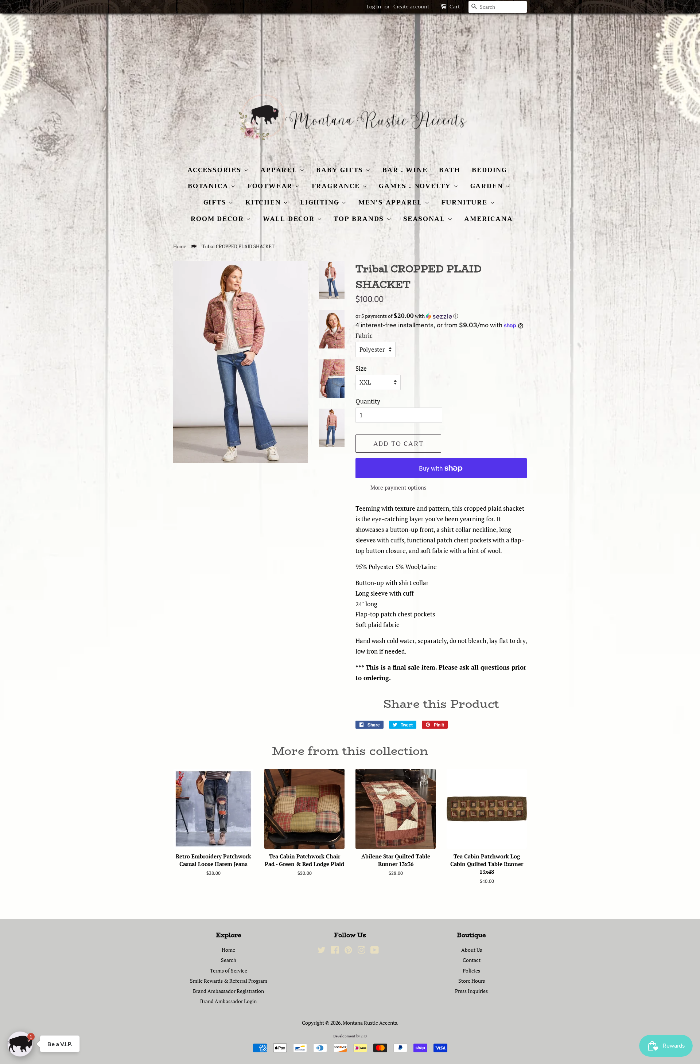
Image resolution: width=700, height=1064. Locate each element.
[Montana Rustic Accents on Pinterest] (348, 951)
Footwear (271, 186)
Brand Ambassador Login (228, 1001)
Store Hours (471, 980)
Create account (411, 6)
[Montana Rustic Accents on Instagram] (361, 951)
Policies (471, 970)
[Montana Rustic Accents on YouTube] (374, 951)
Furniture (466, 202)
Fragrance (337, 186)
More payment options (398, 487)
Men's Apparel (391, 202)
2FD (364, 1036)
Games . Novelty (416, 186)
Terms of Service (228, 970)
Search (228, 959)
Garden (488, 186)
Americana (488, 219)
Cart (455, 7)
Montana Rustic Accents (370, 1022)
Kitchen (264, 202)
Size (361, 368)
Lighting (321, 202)
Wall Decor (290, 219)
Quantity (367, 401)
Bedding (489, 170)
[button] (441, 316)
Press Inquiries (471, 990)
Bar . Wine (405, 170)
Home (179, 247)
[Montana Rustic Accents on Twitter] (322, 951)
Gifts (216, 202)
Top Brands (360, 219)
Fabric (364, 335)
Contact (472, 959)
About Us (471, 949)
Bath (449, 170)
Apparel (279, 170)
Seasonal (425, 219)
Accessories (215, 170)
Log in (373, 6)
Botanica (209, 186)
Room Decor (218, 219)
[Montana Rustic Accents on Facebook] (335, 951)
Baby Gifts (341, 170)
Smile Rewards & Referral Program (228, 980)
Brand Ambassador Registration (228, 990)
